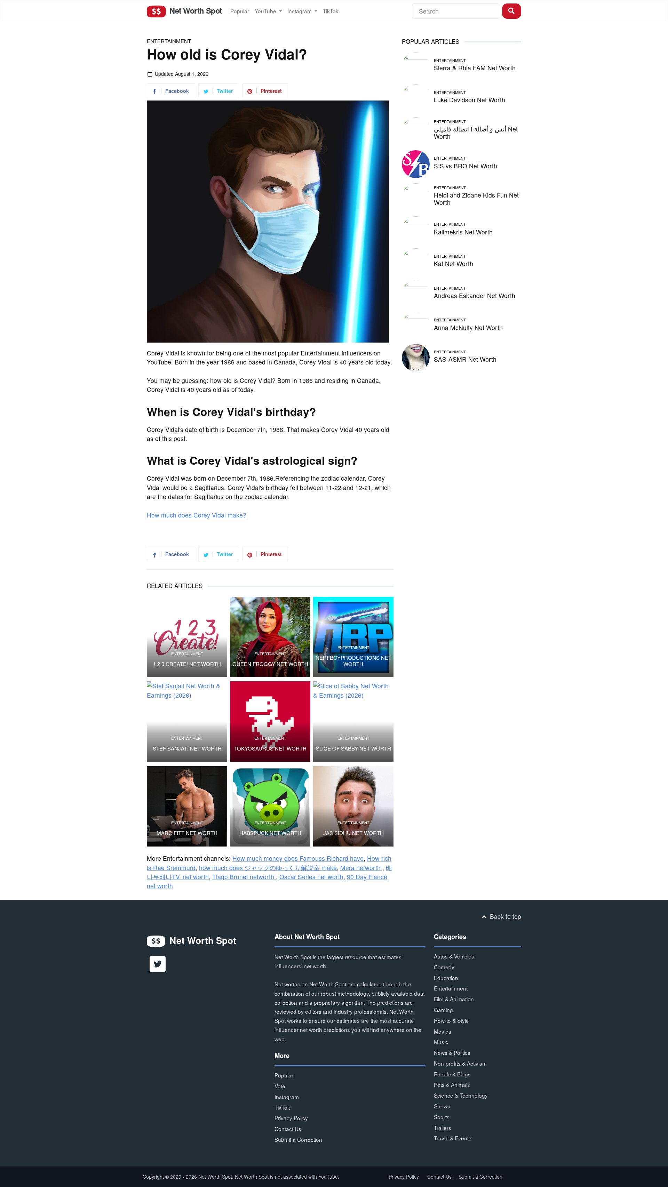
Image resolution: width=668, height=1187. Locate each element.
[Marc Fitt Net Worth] (187, 806)
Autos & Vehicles (454, 956)
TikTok (331, 11)
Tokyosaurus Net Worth (270, 748)
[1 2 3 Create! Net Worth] (187, 637)
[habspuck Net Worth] (270, 806)
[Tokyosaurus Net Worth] (270, 721)
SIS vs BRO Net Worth (465, 165)
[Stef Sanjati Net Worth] (187, 721)
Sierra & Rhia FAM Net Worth (475, 67)
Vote (280, 1086)
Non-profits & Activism (460, 1063)
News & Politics (452, 1052)
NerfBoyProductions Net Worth (353, 661)
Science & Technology (461, 1095)
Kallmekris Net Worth (463, 231)
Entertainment (169, 41)
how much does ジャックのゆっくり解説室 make (268, 867)
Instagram (300, 11)
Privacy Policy (291, 1118)
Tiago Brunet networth (244, 876)
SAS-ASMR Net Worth (465, 359)
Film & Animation (454, 999)
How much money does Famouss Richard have (298, 858)
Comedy (444, 967)
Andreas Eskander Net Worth (474, 295)
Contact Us (288, 1128)
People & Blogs (452, 1074)
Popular (239, 11)
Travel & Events (452, 1138)
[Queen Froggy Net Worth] (270, 637)
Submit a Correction (298, 1139)
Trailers (442, 1127)
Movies (442, 1031)
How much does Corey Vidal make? (196, 515)
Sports (442, 1117)
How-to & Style (451, 1020)
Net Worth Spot (194, 10)
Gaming (443, 1009)
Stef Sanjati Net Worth (187, 748)
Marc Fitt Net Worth (187, 833)
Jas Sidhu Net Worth (353, 833)
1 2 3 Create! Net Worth (187, 664)
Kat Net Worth (453, 263)
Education (446, 977)
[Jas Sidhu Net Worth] (353, 806)
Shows (442, 1106)
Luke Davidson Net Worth (469, 99)
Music (441, 1041)
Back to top (504, 916)
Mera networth (361, 867)
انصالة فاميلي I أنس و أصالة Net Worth (476, 133)
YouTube (266, 11)
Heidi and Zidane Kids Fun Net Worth (476, 199)
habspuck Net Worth (270, 833)
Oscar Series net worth (311, 876)
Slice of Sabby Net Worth (353, 748)
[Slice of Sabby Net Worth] (353, 721)
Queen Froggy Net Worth (270, 664)
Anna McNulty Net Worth (468, 327)
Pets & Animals (452, 1084)
